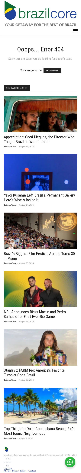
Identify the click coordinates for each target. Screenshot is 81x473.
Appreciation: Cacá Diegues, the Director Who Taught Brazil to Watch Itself (39, 139)
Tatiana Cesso (10, 146)
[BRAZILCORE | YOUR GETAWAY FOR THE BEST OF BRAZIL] (40, 13)
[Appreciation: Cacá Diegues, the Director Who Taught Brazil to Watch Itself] (40, 114)
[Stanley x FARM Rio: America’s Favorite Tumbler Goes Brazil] (40, 347)
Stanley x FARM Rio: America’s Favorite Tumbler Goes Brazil (34, 372)
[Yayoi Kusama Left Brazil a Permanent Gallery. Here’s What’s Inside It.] (40, 172)
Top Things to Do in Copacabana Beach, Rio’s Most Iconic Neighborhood (39, 431)
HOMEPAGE (52, 70)
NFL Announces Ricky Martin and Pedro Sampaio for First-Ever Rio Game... (35, 314)
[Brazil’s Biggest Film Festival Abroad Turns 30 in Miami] (40, 231)
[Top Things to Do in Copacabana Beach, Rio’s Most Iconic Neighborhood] (40, 406)
